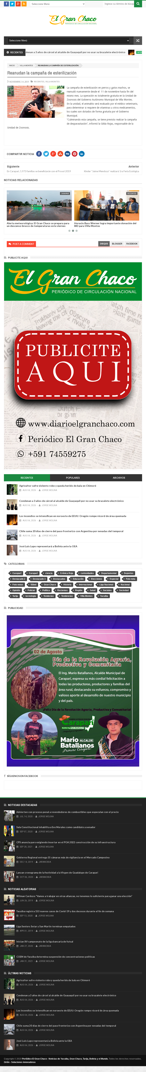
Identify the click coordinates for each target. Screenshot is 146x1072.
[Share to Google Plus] (18, 217)
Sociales (107, 590)
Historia (67, 584)
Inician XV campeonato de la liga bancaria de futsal (44, 941)
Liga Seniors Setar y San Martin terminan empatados (45, 926)
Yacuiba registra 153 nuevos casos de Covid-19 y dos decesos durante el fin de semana (65, 911)
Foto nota (130, 579)
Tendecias (48, 596)
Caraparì (33, 573)
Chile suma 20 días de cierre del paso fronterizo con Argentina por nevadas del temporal (71, 531)
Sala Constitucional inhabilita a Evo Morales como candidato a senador (55, 827)
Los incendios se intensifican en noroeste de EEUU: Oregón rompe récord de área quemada (72, 515)
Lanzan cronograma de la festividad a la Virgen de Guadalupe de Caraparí (57, 872)
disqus (104, 243)
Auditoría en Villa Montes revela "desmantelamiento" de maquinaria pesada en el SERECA (106, 224)
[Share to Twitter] (14, 217)
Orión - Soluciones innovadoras (20, 1062)
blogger (117, 243)
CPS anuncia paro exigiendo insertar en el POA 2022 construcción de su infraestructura (65, 842)
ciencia (49, 573)
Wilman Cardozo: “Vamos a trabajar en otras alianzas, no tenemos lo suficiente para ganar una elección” (74, 896)
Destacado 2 (18, 579)
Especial (114, 579)
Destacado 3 (39, 579)
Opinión (16, 590)
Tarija (15, 596)
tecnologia (30, 596)
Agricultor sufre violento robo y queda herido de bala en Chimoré (57, 485)
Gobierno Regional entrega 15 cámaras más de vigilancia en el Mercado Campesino (63, 857)
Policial (31, 590)
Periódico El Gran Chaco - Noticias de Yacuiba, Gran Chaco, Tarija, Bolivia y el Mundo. (65, 1059)
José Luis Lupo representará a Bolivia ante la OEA (48, 546)
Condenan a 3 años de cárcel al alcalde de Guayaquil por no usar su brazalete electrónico (71, 500)
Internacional (116, 52)
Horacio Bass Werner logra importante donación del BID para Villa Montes (38, 224)
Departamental (108, 573)
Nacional (125, 584)
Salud (92, 590)
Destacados (59, 579)
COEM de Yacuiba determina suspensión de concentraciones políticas (55, 956)
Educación (78, 579)
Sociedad (124, 590)
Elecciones (96, 579)
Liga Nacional (106, 584)
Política (46, 590)
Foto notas (17, 584)
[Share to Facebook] (10, 217)
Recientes (39, 81)
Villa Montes (26, 65)
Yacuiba (104, 596)
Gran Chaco (50, 584)
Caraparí (16, 573)
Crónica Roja (66, 573)
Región (78, 590)
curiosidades (87, 573)
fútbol (33, 584)
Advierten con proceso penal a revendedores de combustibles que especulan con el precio (67, 812)
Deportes (128, 573)
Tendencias (67, 596)
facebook (131, 243)
